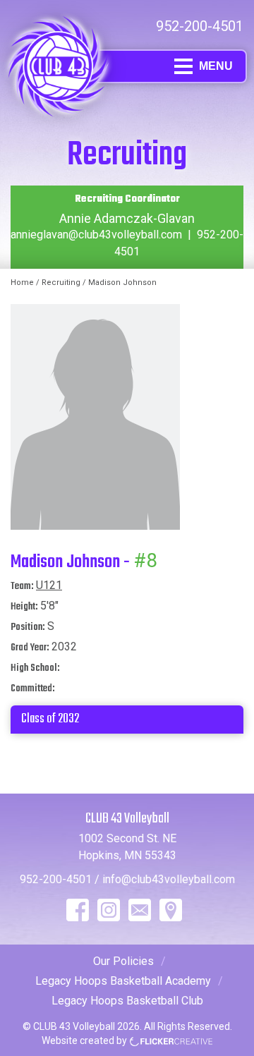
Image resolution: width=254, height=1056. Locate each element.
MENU (216, 66)
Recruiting (61, 282)
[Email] (139, 910)
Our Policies (123, 961)
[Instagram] (108, 910)
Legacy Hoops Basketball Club (127, 1000)
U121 (49, 585)
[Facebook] (77, 910)
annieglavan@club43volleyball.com (96, 234)
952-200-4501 (199, 26)
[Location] (170, 910)
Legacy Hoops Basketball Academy (123, 981)
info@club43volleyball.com (168, 879)
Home (22, 282)
